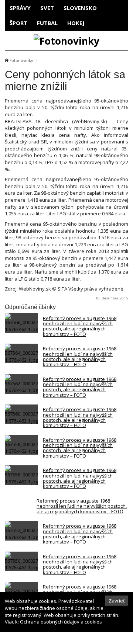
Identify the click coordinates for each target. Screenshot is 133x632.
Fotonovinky (21, 60)
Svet (47, 7)
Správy (20, 7)
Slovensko (80, 7)
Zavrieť (117, 600)
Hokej (76, 23)
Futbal (47, 23)
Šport (18, 23)
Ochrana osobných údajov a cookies (61, 621)
